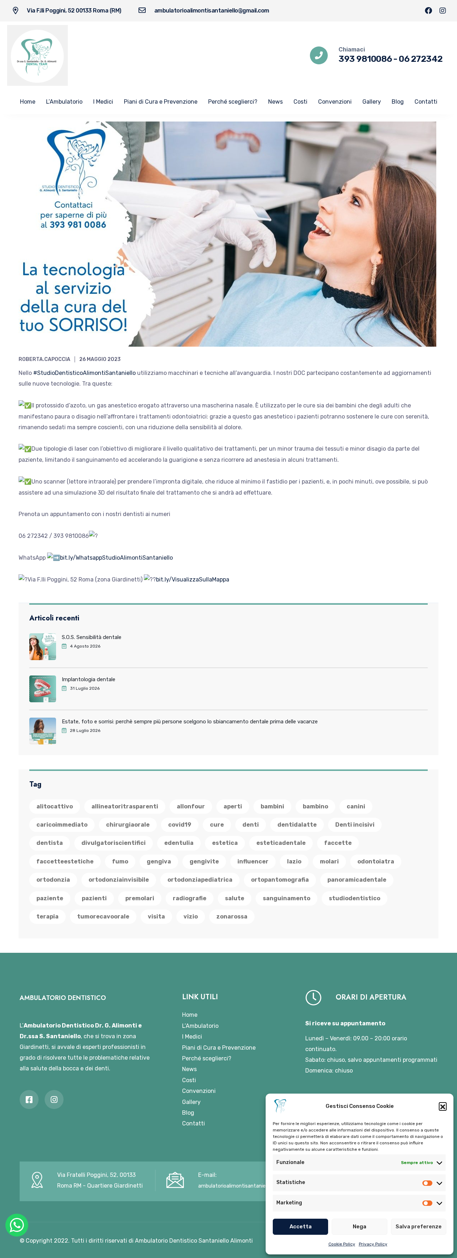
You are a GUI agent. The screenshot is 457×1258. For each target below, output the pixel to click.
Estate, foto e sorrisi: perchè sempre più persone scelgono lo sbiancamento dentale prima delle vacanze (190, 721)
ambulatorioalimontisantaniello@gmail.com (211, 10)
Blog (398, 101)
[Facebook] (428, 11)
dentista (49, 843)
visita (156, 916)
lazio (294, 861)
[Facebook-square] (29, 1099)
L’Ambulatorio (64, 101)
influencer (252, 861)
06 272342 (421, 59)
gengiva (159, 861)
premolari (139, 898)
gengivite (204, 861)
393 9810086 (365, 59)
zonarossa (231, 916)
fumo (120, 861)
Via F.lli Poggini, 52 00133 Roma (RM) (74, 10)
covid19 (179, 824)
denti (250, 824)
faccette (338, 843)
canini (356, 806)
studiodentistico (354, 898)
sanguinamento (286, 898)
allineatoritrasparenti (124, 806)
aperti (233, 806)
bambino (315, 806)
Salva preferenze (419, 1226)
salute (234, 898)
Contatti (426, 101)
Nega (359, 1226)
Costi (300, 101)
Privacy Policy (373, 1244)
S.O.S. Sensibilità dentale (91, 637)
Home (27, 101)
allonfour (191, 806)
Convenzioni (335, 101)
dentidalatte (297, 824)
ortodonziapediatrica (199, 879)
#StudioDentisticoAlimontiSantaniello (84, 373)
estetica (225, 843)
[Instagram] (443, 11)
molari (329, 861)
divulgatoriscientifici (113, 843)
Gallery (371, 101)
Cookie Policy (341, 1244)
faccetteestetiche (65, 861)
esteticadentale (281, 843)
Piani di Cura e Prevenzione (160, 101)
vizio (191, 916)
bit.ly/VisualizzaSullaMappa (192, 579)
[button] (442, 1106)
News (275, 101)
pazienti (94, 898)
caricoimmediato (61, 824)
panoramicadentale (356, 879)
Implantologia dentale (88, 679)
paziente (49, 898)
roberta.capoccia (44, 359)
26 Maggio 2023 (100, 359)
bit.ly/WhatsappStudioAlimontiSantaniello (116, 557)
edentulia (179, 843)
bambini (272, 806)
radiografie (189, 898)
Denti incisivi (355, 824)
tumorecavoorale (103, 916)
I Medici (103, 101)
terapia (47, 916)
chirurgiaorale (128, 824)
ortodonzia (53, 879)
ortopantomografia (280, 879)
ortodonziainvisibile (119, 879)
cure (217, 824)
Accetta (301, 1226)
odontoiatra (375, 861)
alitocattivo (54, 806)
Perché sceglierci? (232, 101)
